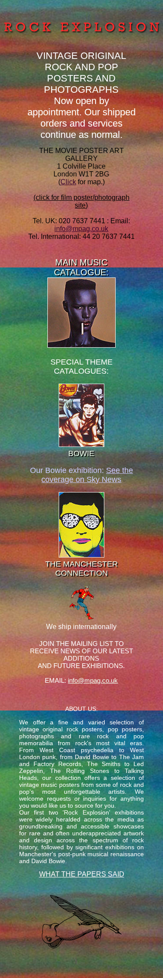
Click (68, 182)
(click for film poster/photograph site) (81, 201)
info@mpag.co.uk (81, 228)
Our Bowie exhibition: (81, 475)
